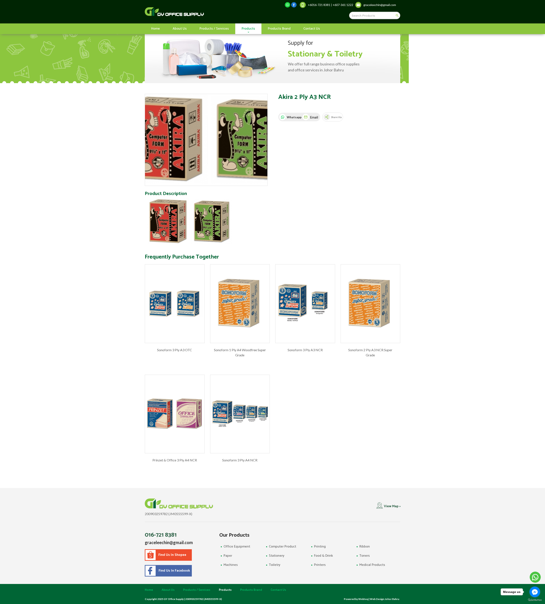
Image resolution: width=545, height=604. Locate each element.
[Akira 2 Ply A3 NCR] (206, 140)
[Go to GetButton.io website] (535, 600)
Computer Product (282, 546)
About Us (180, 29)
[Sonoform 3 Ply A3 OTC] (174, 303)
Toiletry (274, 565)
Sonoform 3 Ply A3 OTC (174, 350)
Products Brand (279, 29)
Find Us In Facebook (173, 571)
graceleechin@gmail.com (169, 542)
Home (155, 29)
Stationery (276, 556)
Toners (364, 556)
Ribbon (364, 546)
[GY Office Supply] (197, 11)
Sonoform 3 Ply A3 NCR (305, 350)
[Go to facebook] (534, 592)
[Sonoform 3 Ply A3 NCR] (305, 303)
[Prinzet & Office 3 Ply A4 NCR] (174, 414)
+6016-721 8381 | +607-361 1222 (330, 5)
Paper (228, 556)
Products (248, 29)
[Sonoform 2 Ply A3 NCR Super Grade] (370, 303)
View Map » (392, 506)
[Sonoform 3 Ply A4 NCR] (240, 414)
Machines (231, 565)
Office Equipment (237, 546)
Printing (320, 546)
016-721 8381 (161, 535)
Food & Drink (323, 556)
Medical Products (372, 565)
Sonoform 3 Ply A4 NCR (239, 460)
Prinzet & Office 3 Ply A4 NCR (174, 460)
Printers (320, 565)
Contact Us (311, 29)
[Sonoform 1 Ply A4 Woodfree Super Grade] (240, 303)
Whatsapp (293, 117)
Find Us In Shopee (172, 555)
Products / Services (214, 29)
